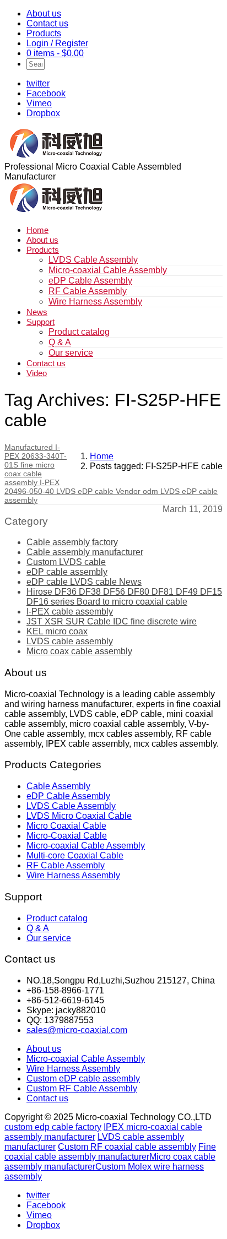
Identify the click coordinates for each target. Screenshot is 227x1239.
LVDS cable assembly (69, 641)
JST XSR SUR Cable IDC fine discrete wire (111, 621)
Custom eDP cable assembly (83, 1078)
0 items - (55, 53)
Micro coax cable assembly (79, 651)
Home (37, 230)
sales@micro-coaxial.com (76, 1030)
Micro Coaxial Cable (66, 825)
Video (36, 373)
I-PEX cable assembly (69, 611)
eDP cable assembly (66, 572)
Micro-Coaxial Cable (66, 835)
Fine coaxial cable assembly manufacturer (110, 1151)
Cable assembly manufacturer (84, 552)
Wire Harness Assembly (95, 301)
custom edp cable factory (52, 1127)
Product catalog (79, 331)
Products (43, 33)
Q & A (59, 342)
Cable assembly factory (72, 542)
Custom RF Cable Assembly (81, 1088)
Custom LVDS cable (66, 562)
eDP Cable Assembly (90, 280)
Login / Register (57, 43)
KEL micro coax (57, 631)
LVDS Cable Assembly (93, 259)
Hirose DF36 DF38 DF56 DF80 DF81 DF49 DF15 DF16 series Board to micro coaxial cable (124, 596)
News (36, 312)
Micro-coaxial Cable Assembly (107, 270)
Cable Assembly (58, 786)
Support (40, 322)
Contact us (47, 23)
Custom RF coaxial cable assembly (127, 1146)
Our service (70, 352)
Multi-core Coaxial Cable (74, 855)
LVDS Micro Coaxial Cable (79, 815)
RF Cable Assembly (87, 291)
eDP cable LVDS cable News (84, 581)
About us (43, 13)
